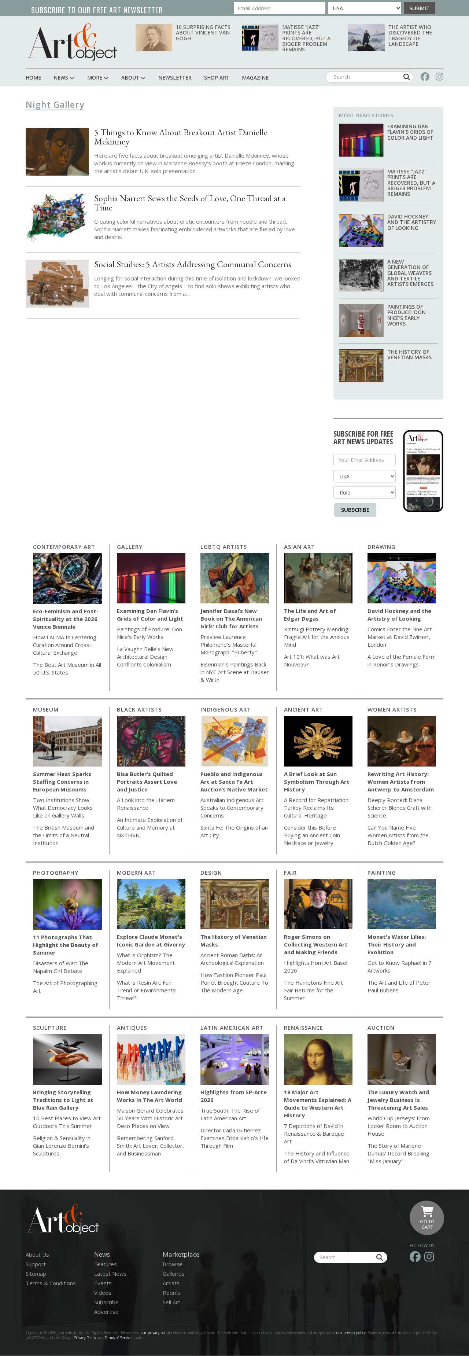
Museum (46, 709)
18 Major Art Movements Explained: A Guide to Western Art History (317, 1103)
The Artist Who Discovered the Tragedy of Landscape (410, 35)
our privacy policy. (352, 1332)
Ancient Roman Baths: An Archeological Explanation (232, 958)
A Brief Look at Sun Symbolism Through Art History (317, 781)
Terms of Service (118, 1337)
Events (103, 1283)
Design (211, 872)
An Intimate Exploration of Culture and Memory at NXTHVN (149, 827)
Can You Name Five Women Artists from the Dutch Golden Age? (398, 835)
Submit (419, 8)
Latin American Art (231, 1027)
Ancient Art (303, 709)
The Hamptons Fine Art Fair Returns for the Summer (313, 990)
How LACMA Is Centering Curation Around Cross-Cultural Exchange (64, 644)
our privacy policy (155, 1332)
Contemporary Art (64, 546)
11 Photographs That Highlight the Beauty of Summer (65, 944)
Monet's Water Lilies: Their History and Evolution (397, 944)
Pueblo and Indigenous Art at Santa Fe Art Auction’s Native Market (234, 781)
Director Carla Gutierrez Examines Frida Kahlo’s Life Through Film (234, 1138)
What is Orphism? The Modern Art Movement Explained (146, 962)
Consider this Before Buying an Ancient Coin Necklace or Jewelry (312, 835)
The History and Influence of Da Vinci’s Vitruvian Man (317, 1157)
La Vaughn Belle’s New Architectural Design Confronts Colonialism (145, 656)
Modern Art (136, 872)
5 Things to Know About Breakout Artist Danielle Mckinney (180, 136)
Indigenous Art (225, 709)
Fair (290, 872)
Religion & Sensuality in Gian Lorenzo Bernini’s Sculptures (62, 1145)
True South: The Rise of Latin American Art (230, 1114)
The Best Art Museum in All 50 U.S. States (67, 668)
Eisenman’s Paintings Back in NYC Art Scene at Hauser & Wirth (234, 672)
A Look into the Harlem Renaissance (146, 803)
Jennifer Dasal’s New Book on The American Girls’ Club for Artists (231, 618)
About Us (37, 1254)
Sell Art (171, 1302)
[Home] (71, 41)
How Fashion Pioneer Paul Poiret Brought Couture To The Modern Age (234, 982)
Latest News (110, 1273)
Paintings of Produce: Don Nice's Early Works (406, 315)
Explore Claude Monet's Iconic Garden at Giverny (151, 940)
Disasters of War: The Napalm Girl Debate (60, 966)
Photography (55, 872)
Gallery (130, 546)
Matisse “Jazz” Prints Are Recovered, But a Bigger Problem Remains (306, 38)
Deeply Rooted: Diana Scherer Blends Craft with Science (400, 807)
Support (36, 1264)
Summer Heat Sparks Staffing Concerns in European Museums (62, 781)
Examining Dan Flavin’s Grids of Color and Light (410, 132)
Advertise (106, 1311)
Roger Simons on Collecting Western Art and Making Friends (316, 944)
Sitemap (36, 1273)
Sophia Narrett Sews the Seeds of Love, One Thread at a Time (190, 202)
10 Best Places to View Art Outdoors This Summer (67, 1121)
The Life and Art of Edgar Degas (310, 614)
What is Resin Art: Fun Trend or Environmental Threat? (147, 990)
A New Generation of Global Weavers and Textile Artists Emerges (410, 273)
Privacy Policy (85, 1337)
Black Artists (139, 709)
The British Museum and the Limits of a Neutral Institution (63, 835)
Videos (102, 1292)
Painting (382, 872)
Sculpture (50, 1027)
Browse (172, 1264)
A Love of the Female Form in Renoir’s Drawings (402, 660)
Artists (171, 1283)
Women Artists (392, 709)
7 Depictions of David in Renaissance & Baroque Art (314, 1133)
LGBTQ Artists (223, 546)
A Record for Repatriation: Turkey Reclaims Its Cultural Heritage (317, 807)
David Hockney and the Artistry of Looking (411, 222)
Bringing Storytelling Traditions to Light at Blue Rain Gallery (63, 1099)
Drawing (382, 546)
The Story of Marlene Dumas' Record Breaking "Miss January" (398, 1153)
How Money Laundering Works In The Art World (149, 1095)
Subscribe (355, 509)
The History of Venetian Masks (409, 354)
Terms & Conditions (51, 1283)
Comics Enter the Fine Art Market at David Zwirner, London (400, 636)
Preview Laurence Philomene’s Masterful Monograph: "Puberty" (228, 644)
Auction (381, 1027)
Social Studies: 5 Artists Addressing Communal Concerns (192, 264)
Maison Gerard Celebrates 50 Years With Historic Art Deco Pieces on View (150, 1118)
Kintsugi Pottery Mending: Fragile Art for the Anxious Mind (317, 636)
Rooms (172, 1292)
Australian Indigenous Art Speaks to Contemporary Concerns (231, 807)
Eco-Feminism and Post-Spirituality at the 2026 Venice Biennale (66, 618)
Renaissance (303, 1027)
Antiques (132, 1027)
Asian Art (299, 546)
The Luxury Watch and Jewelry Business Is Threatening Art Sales (398, 1099)
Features (105, 1264)
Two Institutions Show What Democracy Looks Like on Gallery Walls (63, 807)
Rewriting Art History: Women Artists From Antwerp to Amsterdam (401, 781)
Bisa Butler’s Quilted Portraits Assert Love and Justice (147, 781)
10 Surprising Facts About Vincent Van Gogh (203, 32)
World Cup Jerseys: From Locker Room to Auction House (399, 1125)
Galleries (174, 1273)
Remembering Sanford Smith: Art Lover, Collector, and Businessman (150, 1145)
